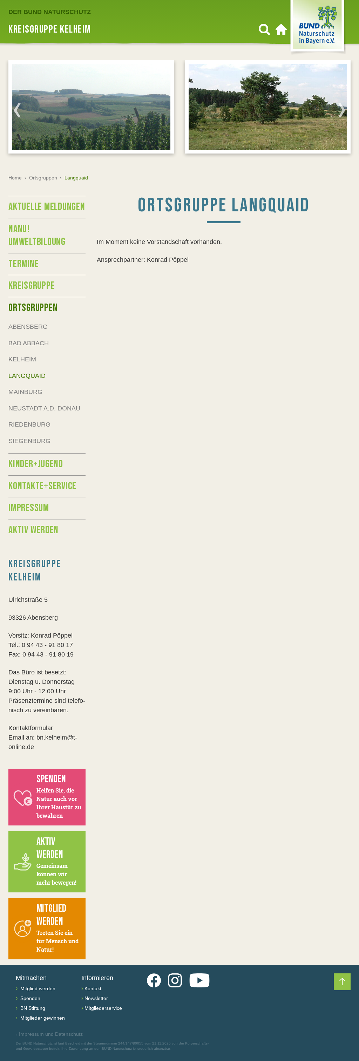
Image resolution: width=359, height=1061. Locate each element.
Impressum (28, 508)
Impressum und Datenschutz (49, 1034)
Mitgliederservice (103, 1008)
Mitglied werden (37, 988)
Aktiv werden (33, 530)
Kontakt (92, 988)
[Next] (342, 110)
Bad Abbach (28, 343)
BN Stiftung (32, 1008)
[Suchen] (264, 29)
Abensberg (28, 326)
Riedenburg (29, 424)
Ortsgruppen (43, 178)
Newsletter (96, 998)
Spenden (29, 998)
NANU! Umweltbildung (37, 236)
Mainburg (25, 391)
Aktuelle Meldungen (46, 206)
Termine (23, 264)
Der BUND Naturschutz (49, 11)
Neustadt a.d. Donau (44, 408)
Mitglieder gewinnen (42, 1018)
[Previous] (17, 110)
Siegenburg (29, 440)
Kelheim (22, 359)
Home (15, 178)
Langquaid (27, 375)
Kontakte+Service (42, 486)
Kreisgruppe (31, 285)
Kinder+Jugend (35, 464)
